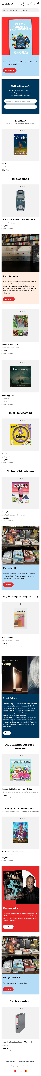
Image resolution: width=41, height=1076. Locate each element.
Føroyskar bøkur (12, 977)
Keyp (7, 733)
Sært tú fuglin (10, 276)
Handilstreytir (12, 1062)
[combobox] (22, 10)
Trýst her (8, 584)
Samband (33, 1062)
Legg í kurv (8, 299)
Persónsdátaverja (23, 1062)
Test (6, 1062)
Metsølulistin (10, 568)
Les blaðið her (9, 70)
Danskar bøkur (11, 908)
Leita (20, 106)
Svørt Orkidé (10, 698)
